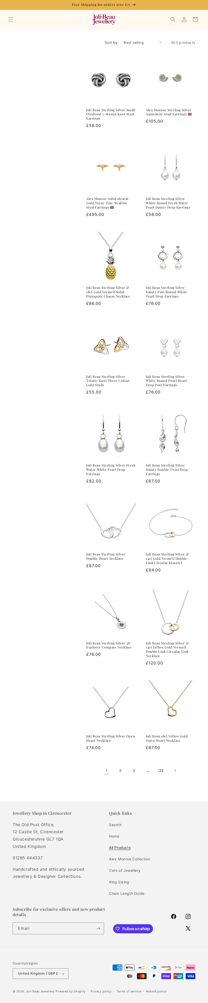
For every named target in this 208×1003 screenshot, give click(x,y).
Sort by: (112, 42)
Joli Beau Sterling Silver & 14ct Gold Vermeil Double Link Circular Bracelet (167, 558)
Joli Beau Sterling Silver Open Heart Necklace (110, 738)
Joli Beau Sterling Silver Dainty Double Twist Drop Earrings (167, 469)
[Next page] (175, 770)
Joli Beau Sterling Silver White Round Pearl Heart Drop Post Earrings (166, 381)
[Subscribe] (98, 928)
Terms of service (128, 991)
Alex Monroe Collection (129, 859)
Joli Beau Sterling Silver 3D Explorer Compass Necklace (109, 645)
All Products (120, 847)
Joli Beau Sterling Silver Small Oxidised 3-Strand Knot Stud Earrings (110, 114)
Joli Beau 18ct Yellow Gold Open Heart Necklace (167, 738)
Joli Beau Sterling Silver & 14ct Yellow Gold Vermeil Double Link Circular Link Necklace (167, 649)
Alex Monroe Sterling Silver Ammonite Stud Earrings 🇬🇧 (169, 112)
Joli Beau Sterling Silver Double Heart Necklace (105, 556)
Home (114, 836)
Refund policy (156, 991)
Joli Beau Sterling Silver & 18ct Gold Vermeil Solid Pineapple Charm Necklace (108, 292)
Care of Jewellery (125, 870)
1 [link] (107, 770)
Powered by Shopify (71, 991)
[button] (10, 19)
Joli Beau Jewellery (40, 991)
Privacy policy (101, 991)
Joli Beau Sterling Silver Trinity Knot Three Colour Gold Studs (108, 381)
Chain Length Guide (127, 893)
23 (161, 770)
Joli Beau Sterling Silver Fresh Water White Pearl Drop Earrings (111, 469)
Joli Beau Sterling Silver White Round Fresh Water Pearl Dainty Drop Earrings (168, 203)
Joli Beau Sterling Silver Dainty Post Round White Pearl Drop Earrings (166, 292)
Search (115, 825)
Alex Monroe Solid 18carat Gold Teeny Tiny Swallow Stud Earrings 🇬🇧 (107, 203)
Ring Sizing (119, 882)
